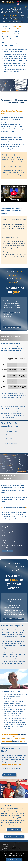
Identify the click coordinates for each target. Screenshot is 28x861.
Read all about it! (9, 775)
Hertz (3, 641)
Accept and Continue (14, 859)
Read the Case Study (14, 829)
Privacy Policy (20, 855)
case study (8, 818)
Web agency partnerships (12, 327)
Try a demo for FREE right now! (14, 618)
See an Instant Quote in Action (14, 836)
